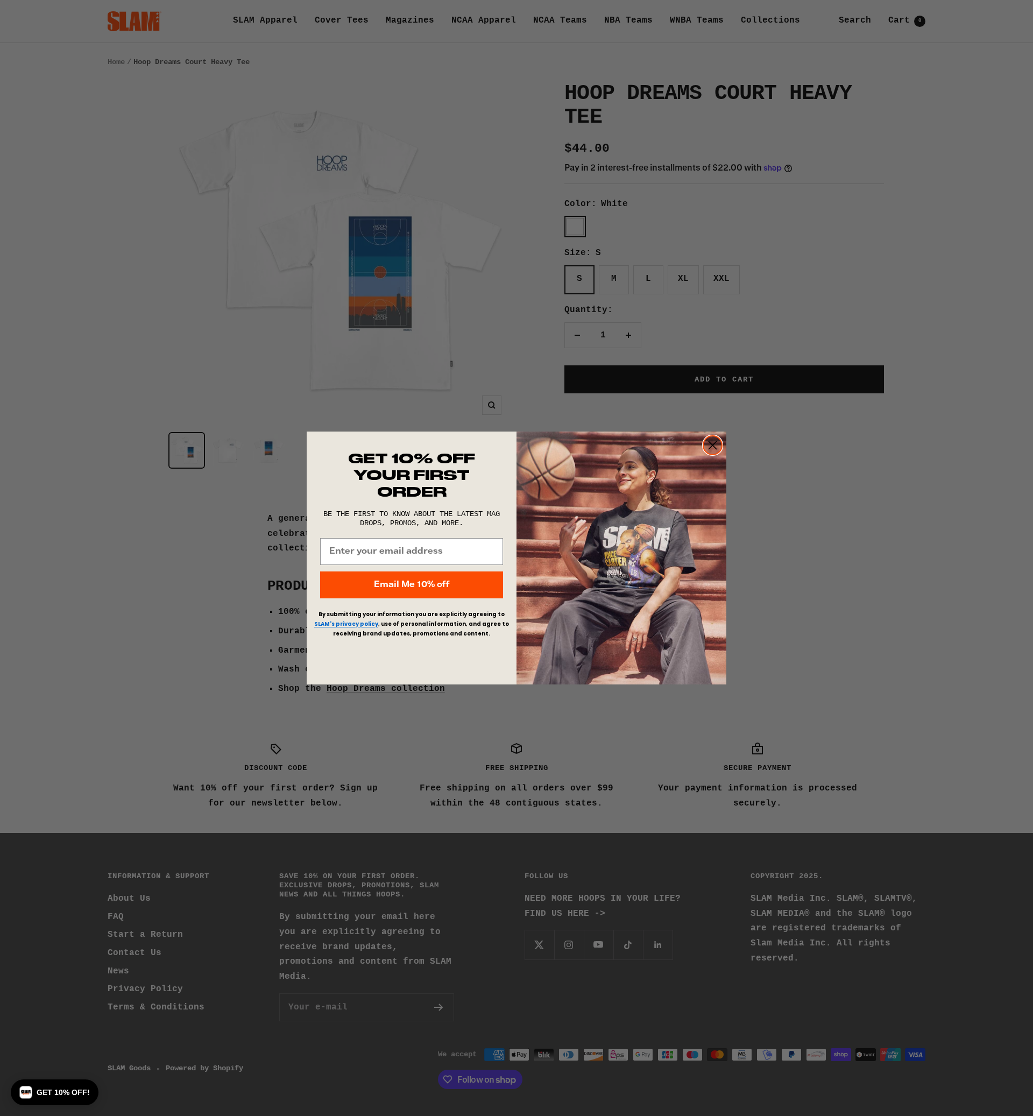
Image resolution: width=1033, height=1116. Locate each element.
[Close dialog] (712, 445)
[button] (54, 1092)
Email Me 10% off (411, 584)
